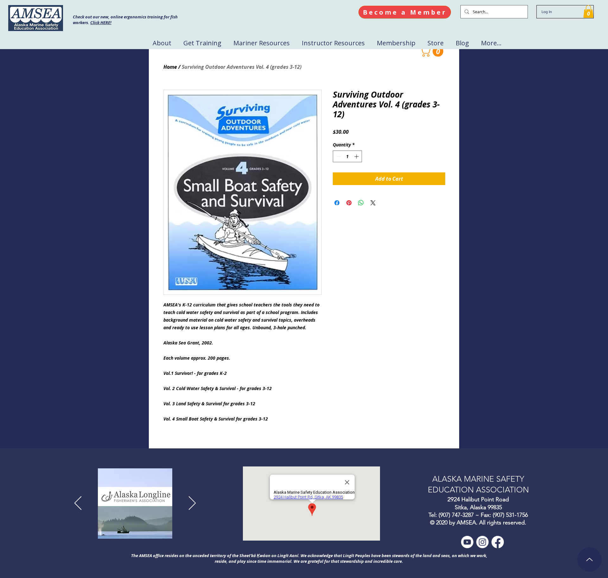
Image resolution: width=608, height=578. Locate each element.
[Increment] (357, 156)
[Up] (589, 559)
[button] (588, 11)
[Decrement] (338, 156)
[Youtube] (467, 542)
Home (170, 66)
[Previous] (77, 503)
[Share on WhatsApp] (361, 203)
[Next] (192, 503)
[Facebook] (497, 542)
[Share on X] (373, 203)
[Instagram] (482, 542)
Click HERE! (100, 22)
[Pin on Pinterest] (349, 203)
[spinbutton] (347, 156)
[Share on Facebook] (337, 203)
